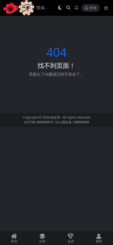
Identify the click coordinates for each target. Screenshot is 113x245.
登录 (92, 8)
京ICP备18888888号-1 (40, 122)
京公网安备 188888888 (72, 122)
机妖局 (55, 117)
